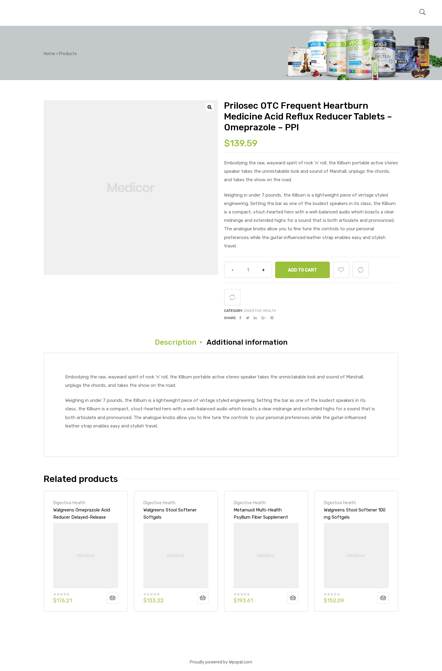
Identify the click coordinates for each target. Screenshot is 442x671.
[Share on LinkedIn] (255, 318)
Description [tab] (175, 342)
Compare (360, 270)
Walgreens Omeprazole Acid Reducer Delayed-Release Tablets (81, 513)
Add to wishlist (341, 270)
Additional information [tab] (247, 342)
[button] (209, 107)
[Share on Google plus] (263, 318)
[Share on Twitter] (247, 318)
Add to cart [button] (112, 598)
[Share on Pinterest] (271, 318)
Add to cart (302, 270)
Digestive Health (260, 311)
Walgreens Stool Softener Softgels (170, 513)
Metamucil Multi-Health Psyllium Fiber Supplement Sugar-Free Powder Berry (261, 513)
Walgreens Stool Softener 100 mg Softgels (354, 513)
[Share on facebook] (240, 318)
